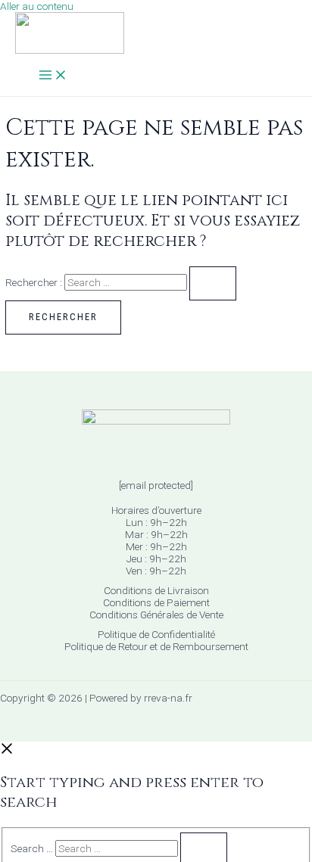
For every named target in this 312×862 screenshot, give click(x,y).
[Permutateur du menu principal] (53, 76)
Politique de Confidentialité (156, 634)
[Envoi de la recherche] (212, 283)
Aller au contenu (36, 6)
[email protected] (156, 485)
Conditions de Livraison (156, 590)
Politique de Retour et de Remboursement (156, 646)
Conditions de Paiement (156, 602)
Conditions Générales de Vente (156, 614)
